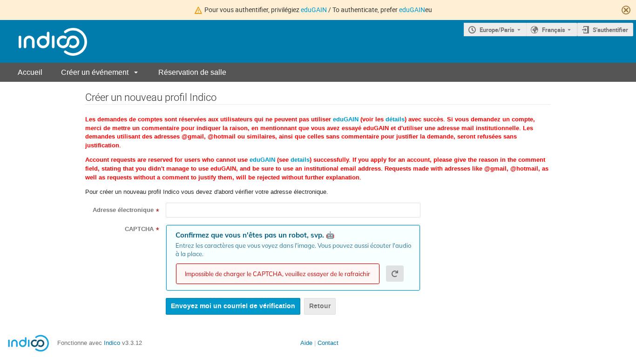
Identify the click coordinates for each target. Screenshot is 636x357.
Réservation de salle (192, 72)
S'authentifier (610, 30)
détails (395, 119)
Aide (306, 343)
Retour (320, 306)
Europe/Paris (497, 30)
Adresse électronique (123, 210)
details (300, 160)
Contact (328, 343)
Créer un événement (95, 72)
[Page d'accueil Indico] (43, 41)
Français (553, 30)
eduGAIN (314, 9)
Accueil (30, 72)
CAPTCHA (139, 229)
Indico (112, 343)
